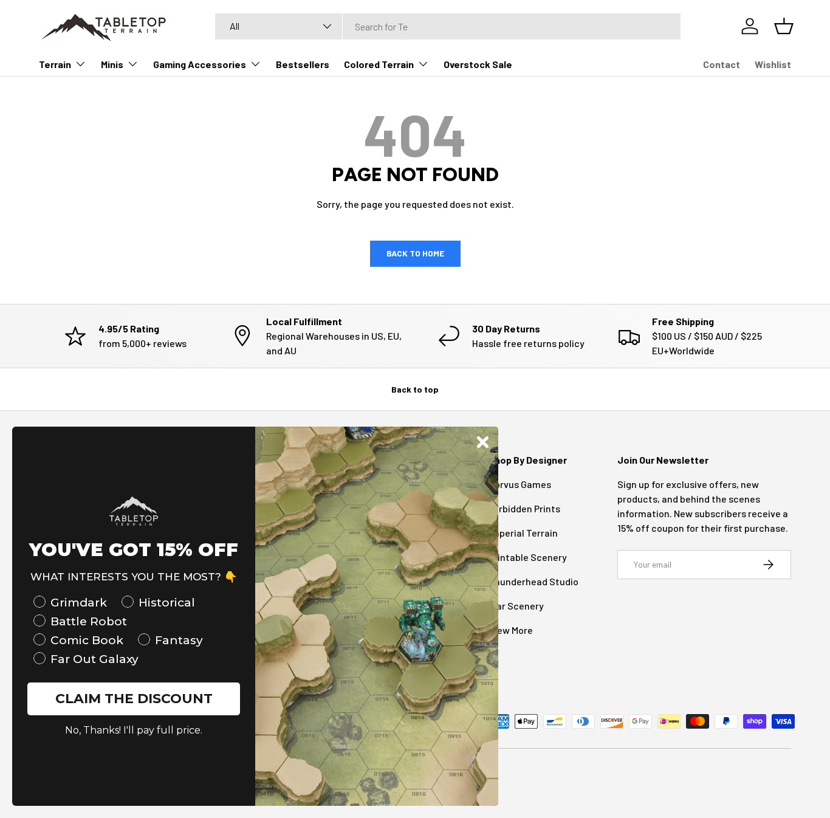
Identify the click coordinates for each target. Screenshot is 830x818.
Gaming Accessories (199, 64)
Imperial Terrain (523, 532)
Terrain (55, 64)
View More (511, 630)
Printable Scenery (528, 557)
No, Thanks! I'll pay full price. (133, 730)
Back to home (415, 253)
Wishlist (773, 64)
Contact (721, 64)
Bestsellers (302, 64)
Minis (112, 64)
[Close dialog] (482, 442)
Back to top (415, 389)
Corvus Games (520, 484)
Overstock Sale (478, 64)
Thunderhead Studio (533, 581)
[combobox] (447, 26)
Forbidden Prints (524, 508)
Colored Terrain (379, 64)
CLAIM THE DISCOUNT (134, 698)
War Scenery (516, 605)
